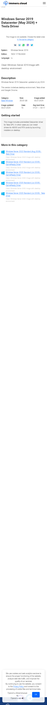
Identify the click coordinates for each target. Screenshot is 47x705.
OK (36, 694)
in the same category (25, 40)
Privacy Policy (18, 687)
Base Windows (7, 101)
